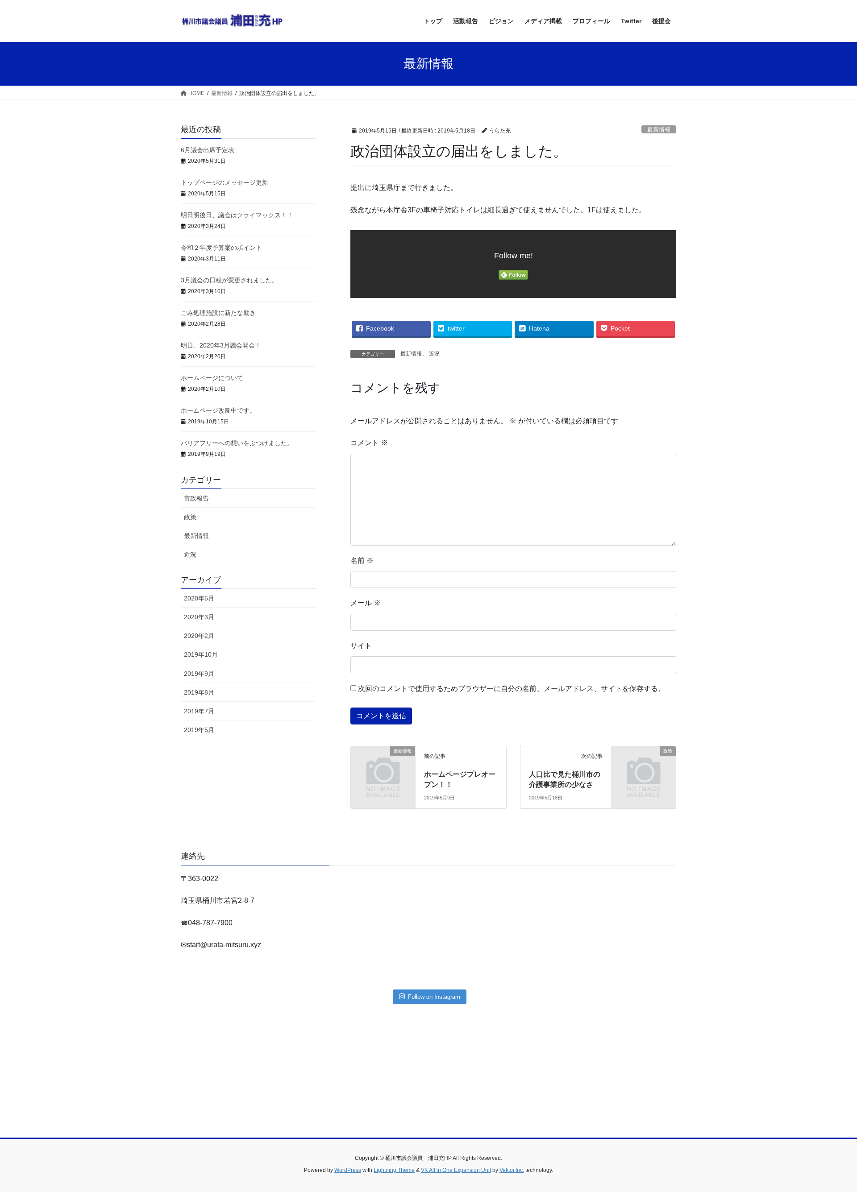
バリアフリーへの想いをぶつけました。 (237, 443)
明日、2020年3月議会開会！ (221, 345)
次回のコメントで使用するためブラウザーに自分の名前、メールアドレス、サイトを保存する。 (511, 688)
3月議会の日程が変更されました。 (229, 280)
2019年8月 (199, 692)
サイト (361, 646)
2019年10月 (201, 654)
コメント (369, 443)
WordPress (347, 1170)
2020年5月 (199, 598)
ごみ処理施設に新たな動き (218, 312)
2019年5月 (199, 729)
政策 (190, 517)
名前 (362, 560)
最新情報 (658, 129)
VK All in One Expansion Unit (456, 1170)
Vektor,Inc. (511, 1170)
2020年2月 (199, 635)
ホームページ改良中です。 (218, 410)
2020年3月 (199, 617)
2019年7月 (199, 711)
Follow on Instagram (434, 996)
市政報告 (196, 498)
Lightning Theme (394, 1170)
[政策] (644, 766)
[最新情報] (383, 766)
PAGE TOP (829, 1148)
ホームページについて (212, 377)
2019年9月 (199, 673)
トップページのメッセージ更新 (224, 182)
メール (365, 603)
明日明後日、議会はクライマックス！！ (237, 215)
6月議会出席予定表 (207, 149)
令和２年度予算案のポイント (221, 247)
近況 (434, 354)
